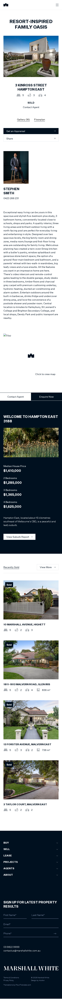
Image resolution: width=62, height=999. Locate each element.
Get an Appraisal (15, 131)
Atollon (42, 980)
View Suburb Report (17, 536)
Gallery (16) (23, 119)
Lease (7, 856)
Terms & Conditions (11, 977)
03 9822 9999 (11, 946)
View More (46, 567)
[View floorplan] (54, 73)
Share (9, 138)
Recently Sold (11, 567)
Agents (8, 868)
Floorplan (39, 119)
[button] (31, 356)
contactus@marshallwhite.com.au (21, 950)
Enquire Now (46, 396)
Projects (10, 862)
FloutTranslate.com (23, 985)
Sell (6, 849)
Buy (6, 843)
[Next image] (53, 57)
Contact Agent (15, 396)
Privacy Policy (8, 980)
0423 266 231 (11, 198)
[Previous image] (8, 57)
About (8, 875)
